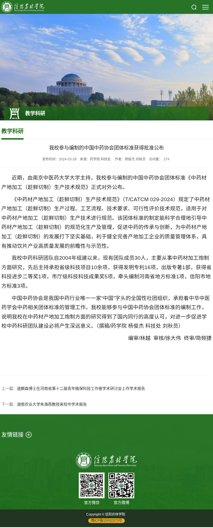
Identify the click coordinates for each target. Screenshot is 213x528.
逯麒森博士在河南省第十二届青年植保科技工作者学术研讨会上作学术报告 (81, 388)
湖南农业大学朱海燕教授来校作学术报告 (52, 404)
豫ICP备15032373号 (106, 520)
